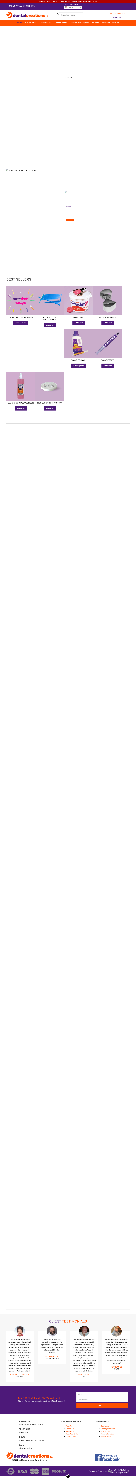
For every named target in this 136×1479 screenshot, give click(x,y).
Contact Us (70, 1429)
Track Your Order (72, 1434)
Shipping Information (108, 1429)
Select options (21, 323)
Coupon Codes (71, 1436)
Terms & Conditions (107, 1434)
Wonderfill (78, 317)
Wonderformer (107, 317)
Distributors (105, 1426)
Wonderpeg (107, 360)
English (70, 7)
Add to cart (50, 325)
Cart (110, 14)
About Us (69, 1426)
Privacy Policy (106, 1436)
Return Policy (105, 1431)
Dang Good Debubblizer (21, 403)
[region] (68, 148)
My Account (117, 17)
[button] (68, 265)
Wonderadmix (78, 360)
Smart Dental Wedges (21, 317)
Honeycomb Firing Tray (49, 403)
